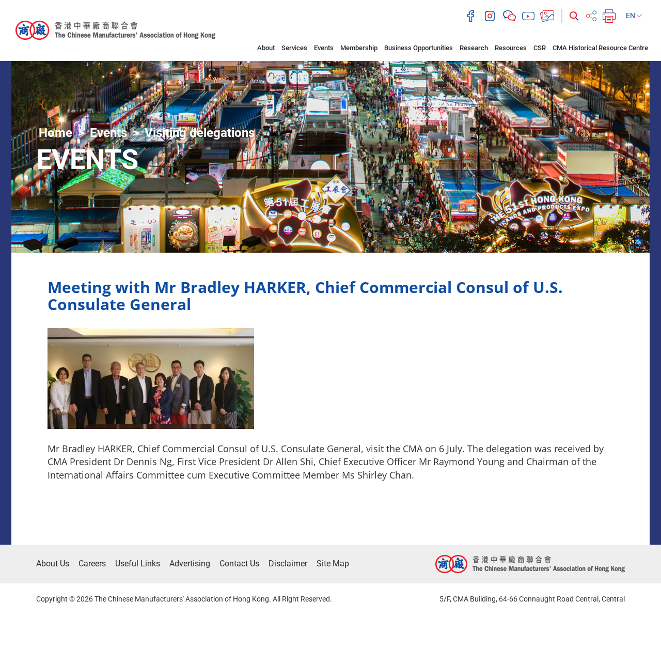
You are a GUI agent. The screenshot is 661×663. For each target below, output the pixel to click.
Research (474, 48)
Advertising (189, 563)
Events (324, 48)
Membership (358, 48)
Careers (92, 563)
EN (631, 15)
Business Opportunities (418, 48)
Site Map (333, 563)
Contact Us (239, 563)
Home (55, 133)
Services (294, 48)
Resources (511, 48)
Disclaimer (288, 563)
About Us (52, 563)
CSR (539, 48)
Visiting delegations (200, 133)
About (266, 48)
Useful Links (137, 563)
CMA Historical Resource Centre (600, 48)
